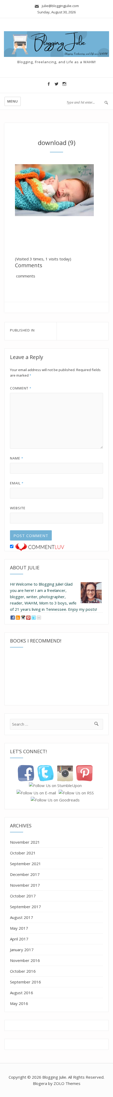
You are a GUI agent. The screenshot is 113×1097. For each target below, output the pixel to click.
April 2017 (19, 938)
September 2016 (25, 981)
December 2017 (25, 874)
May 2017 (19, 928)
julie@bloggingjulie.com (59, 5)
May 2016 (19, 1003)
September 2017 (25, 906)
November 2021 (25, 842)
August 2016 (21, 992)
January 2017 (22, 949)
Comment (21, 388)
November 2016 (25, 960)
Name (16, 458)
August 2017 (21, 917)
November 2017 (25, 885)
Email (17, 483)
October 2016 (23, 971)
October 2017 (23, 895)
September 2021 (25, 863)
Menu (12, 101)
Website (17, 508)
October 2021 (23, 852)
